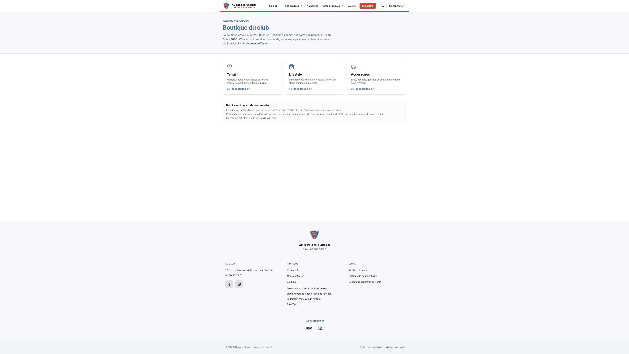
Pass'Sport (293, 304)
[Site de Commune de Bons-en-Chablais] (309, 328)
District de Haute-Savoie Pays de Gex (307, 288)
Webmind (399, 347)
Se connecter (396, 5)
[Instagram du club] (239, 284)
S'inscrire (367, 5)
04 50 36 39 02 (234, 275)
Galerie (352, 5)
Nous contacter (295, 276)
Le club (273, 5)
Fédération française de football (304, 298)
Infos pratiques (331, 5)
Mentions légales (358, 270)
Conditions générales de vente (365, 281)
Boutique (291, 281)
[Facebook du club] (229, 284)
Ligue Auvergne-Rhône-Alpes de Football (309, 293)
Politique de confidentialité (363, 276)
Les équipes (292, 5)
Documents (293, 270)
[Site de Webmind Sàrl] (320, 328)
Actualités (312, 5)
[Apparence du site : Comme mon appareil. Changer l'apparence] (383, 6)
